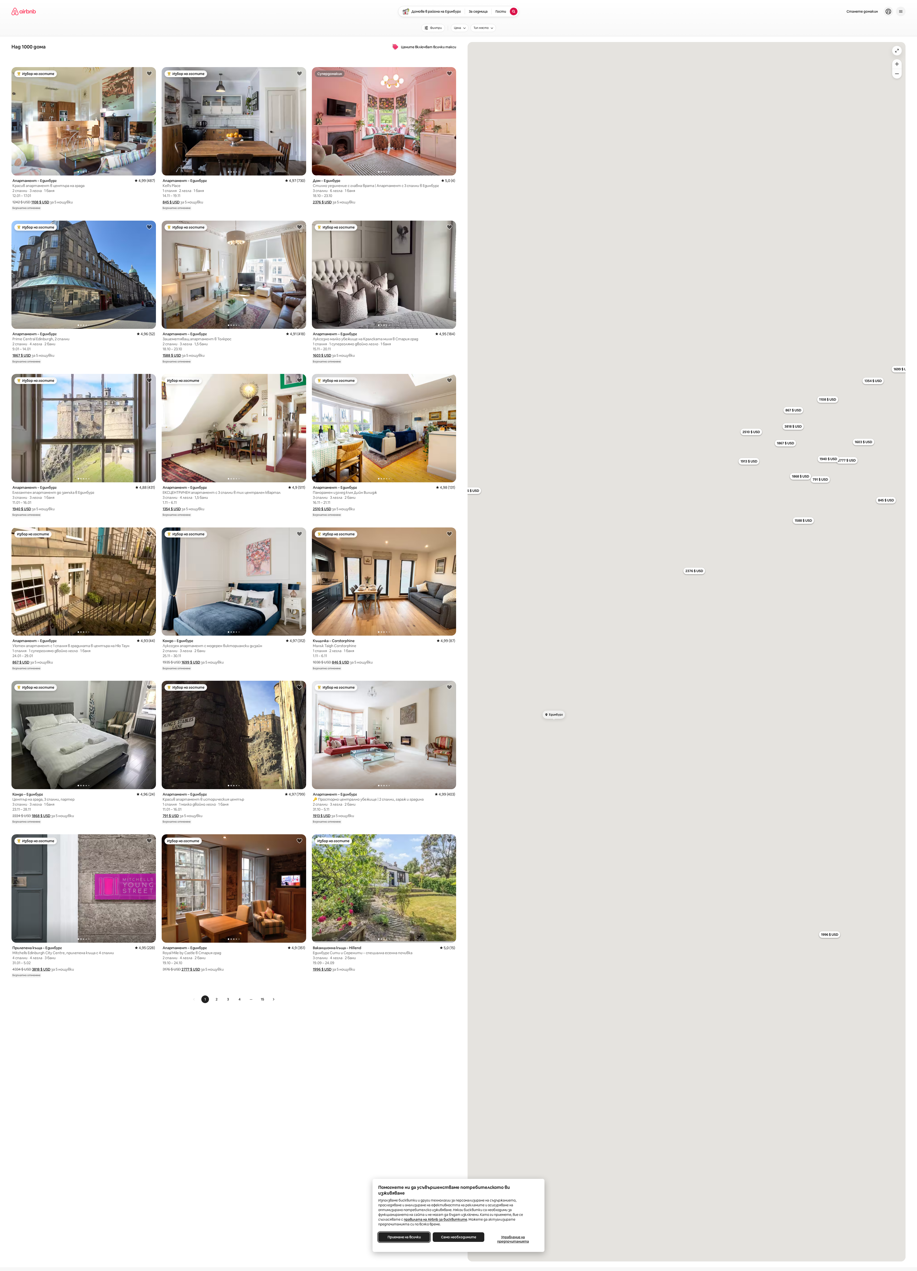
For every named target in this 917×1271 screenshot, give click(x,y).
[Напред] (273, 999)
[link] (194, 999)
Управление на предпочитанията (513, 1239)
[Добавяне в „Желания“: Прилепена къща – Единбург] (149, 840)
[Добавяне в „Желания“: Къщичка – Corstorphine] (449, 533)
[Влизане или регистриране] (888, 11)
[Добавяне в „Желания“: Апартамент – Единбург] (149, 73)
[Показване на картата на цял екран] (897, 50)
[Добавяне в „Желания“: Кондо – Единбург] (299, 533)
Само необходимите (458, 1237)
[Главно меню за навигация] (901, 11)
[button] (40, 202)
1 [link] (205, 999)
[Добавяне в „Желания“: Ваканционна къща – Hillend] (449, 840)
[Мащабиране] (897, 64)
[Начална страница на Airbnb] (23, 11)
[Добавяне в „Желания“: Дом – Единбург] (449, 73)
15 (262, 999)
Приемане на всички (404, 1237)
